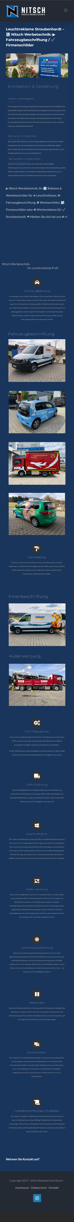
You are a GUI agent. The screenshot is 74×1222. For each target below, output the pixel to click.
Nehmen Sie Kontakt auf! (22, 1159)
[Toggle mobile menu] (66, 10)
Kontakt (54, 1187)
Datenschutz (39, 1187)
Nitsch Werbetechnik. (16, 264)
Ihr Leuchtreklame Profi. (43, 268)
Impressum (22, 1187)
